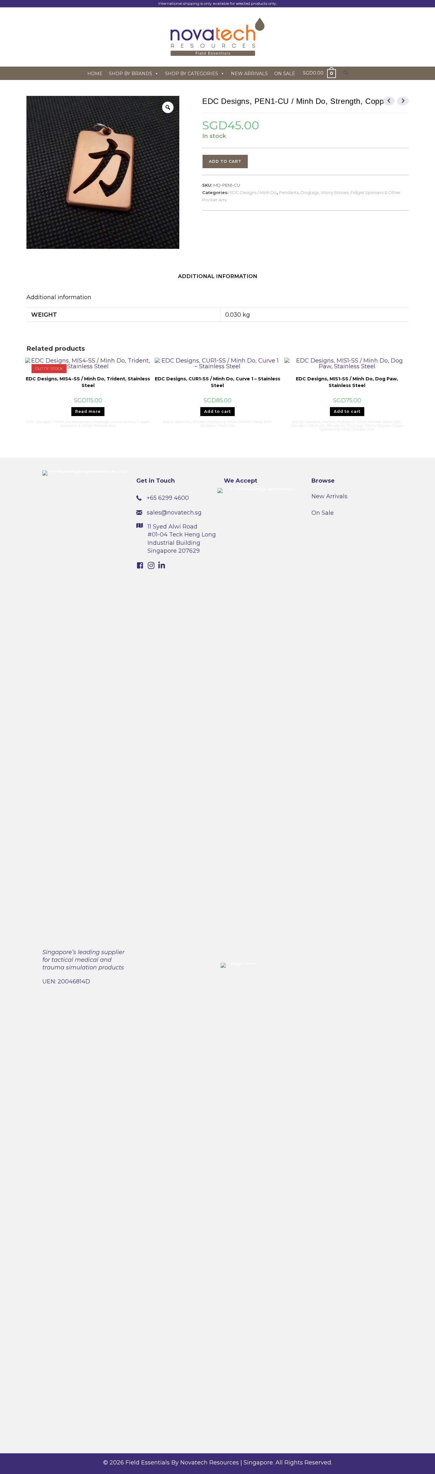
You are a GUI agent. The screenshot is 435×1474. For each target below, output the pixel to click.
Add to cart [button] (217, 411)
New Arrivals (329, 496)
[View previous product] (389, 101)
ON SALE (284, 73)
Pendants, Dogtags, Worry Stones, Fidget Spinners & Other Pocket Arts (105, 423)
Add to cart (225, 161)
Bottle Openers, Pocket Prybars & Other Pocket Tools (212, 421)
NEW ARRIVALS (249, 73)
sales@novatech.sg (174, 512)
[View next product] (403, 101)
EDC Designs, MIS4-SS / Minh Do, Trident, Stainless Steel (88, 382)
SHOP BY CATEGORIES (191, 73)
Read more (88, 411)
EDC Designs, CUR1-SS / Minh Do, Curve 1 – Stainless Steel (217, 382)
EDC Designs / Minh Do (253, 192)
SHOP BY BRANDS (130, 73)
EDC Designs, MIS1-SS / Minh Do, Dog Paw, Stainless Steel (347, 382)
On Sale (322, 512)
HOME (95, 73)
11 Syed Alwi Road (172, 526)
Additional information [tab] (217, 276)
